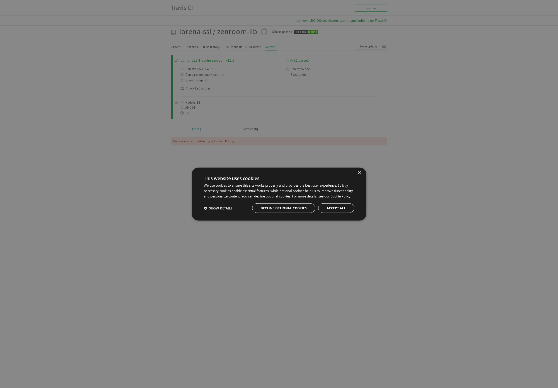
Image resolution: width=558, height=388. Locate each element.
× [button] (359, 172)
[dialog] (279, 194)
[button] (218, 208)
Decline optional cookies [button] (284, 208)
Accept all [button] (336, 208)
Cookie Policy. (340, 196)
